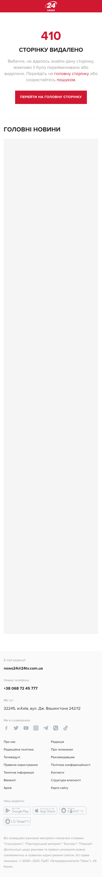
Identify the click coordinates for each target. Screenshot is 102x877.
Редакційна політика (19, 749)
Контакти (57, 772)
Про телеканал (62, 749)
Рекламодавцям (63, 757)
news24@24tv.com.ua (23, 668)
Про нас (10, 742)
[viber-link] (55, 728)
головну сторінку (71, 73)
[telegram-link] (45, 728)
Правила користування (21, 765)
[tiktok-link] (65, 728)
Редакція (57, 742)
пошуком (66, 80)
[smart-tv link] (73, 810)
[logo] (51, 6)
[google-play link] (17, 810)
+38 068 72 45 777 (21, 688)
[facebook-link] (6, 728)
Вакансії (10, 780)
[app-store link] (45, 810)
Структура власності (66, 780)
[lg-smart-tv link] (17, 821)
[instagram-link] (35, 728)
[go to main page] (51, 97)
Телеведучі (12, 757)
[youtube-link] (26, 728)
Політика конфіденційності (70, 765)
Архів (8, 788)
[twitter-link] (16, 728)
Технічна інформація (19, 772)
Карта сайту (59, 788)
